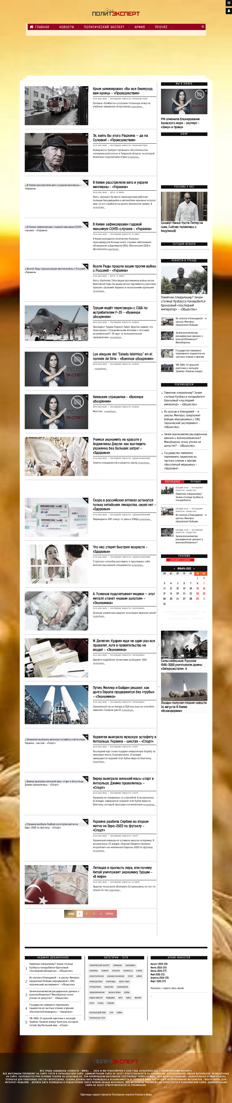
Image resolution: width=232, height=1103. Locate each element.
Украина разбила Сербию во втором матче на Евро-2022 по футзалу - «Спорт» (120, 826)
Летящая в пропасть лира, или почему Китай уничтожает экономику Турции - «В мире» (122, 872)
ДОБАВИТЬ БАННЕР (180, 560)
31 (164, 604)
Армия (140, 27)
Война (135, 323)
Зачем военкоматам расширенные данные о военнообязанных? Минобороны (189, 338)
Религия (104, 971)
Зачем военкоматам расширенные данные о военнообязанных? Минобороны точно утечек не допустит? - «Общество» (54, 995)
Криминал (117, 966)
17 (164, 594)
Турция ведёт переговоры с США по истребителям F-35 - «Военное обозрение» (120, 313)
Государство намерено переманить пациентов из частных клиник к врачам (190, 353)
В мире (120, 193)
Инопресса (128, 971)
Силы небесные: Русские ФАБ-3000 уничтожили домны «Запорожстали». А (181, 665)
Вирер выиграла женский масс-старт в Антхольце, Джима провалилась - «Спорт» (123, 783)
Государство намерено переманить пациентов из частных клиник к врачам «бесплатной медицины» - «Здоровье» (180, 461)
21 (191, 594)
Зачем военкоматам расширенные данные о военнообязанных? (189, 539)
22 (197, 594)
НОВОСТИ (66, 27)
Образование (122, 987)
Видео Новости (95, 998)
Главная (42, 27)
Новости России (96, 976)
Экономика (138, 609)
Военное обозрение (115, 976)
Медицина (110, 998)
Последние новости (120, 99)
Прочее (161, 27)
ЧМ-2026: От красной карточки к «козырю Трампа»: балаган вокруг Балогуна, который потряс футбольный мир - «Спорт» (53, 1022)
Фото (112, 276)
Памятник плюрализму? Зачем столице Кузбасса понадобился (189, 497)
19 (177, 594)
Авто (112, 193)
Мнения (138, 998)
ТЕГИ (111, 1013)
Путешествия (95, 987)
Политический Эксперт (104, 27)
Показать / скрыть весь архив (167, 988)
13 (184, 588)
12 (177, 588)
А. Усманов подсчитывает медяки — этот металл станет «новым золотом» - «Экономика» (124, 599)
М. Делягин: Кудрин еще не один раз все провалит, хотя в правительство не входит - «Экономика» (124, 645)
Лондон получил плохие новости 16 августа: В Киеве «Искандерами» (184, 707)
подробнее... (137, 107)
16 (204, 588)
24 (164, 599)
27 (184, 599)
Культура (116, 971)
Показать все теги (97, 1018)
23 (204, 594)
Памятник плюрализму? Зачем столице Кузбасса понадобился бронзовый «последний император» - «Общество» (51, 968)
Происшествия (139, 99)
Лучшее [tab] (195, 482)
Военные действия (97, 1013)
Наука (128, 998)
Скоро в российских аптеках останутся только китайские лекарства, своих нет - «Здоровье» (124, 505)
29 (197, 599)
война (119, 1013)
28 (190, 599)
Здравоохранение (141, 458)
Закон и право (114, 993)
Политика (93, 971)
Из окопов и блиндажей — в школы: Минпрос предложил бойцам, (191, 321)
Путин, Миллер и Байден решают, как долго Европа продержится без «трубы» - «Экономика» (123, 692)
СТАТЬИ (100, 1003)
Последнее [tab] (172, 482)
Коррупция (110, 982)
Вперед (109, 914)
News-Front (124, 982)
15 (197, 588)
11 (171, 588)
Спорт (135, 747)
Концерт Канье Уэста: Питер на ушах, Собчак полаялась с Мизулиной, (181, 227)
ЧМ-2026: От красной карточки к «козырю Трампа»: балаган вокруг (189, 368)
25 (171, 599)
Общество (191, 490)
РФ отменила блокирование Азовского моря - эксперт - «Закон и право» (180, 123)
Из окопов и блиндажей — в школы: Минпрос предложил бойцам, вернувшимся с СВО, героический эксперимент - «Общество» (182, 419)
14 (191, 588)
